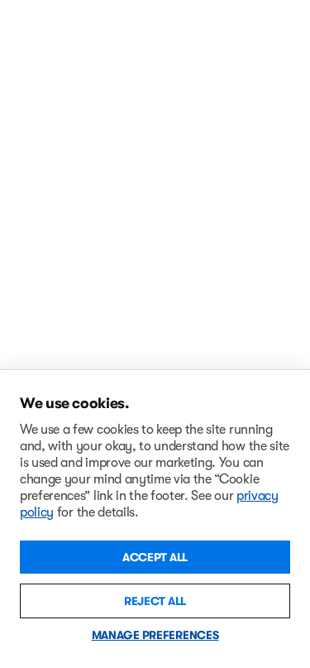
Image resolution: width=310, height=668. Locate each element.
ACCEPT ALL (155, 557)
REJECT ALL (155, 601)
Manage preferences (155, 635)
